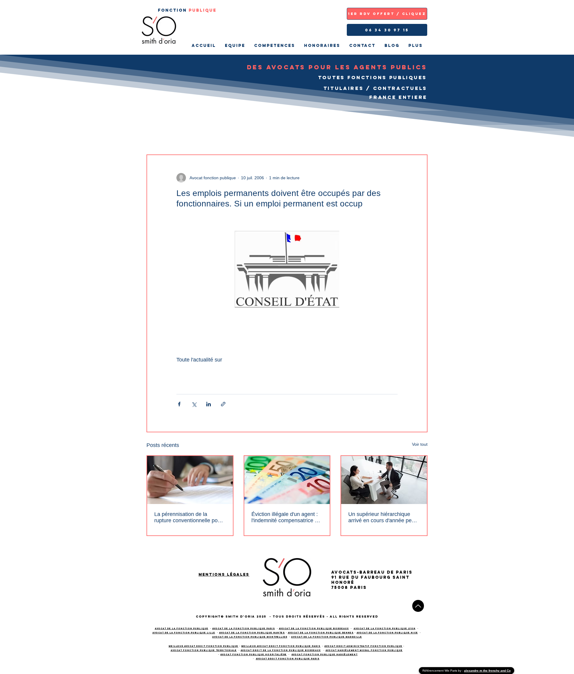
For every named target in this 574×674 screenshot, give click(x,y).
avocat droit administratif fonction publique (363, 646)
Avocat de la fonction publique (181, 628)
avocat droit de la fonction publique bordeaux (281, 650)
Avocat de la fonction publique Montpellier (249, 636)
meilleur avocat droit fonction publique (203, 646)
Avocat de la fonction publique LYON (385, 628)
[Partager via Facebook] (179, 404)
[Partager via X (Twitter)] (194, 404)
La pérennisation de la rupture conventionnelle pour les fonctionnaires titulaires (188, 517)
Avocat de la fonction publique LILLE (183, 632)
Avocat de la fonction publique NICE (387, 632)
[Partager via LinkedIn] (208, 404)
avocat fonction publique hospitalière (253, 654)
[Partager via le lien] (223, 404)
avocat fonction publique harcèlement (324, 654)
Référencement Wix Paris (440, 670)
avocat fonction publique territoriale (204, 650)
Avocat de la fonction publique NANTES (252, 632)
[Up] (418, 606)
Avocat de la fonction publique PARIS (243, 628)
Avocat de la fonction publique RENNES (321, 632)
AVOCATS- (345, 572)
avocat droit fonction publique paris (288, 658)
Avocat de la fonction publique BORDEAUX (314, 628)
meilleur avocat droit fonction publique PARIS (280, 646)
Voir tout (420, 444)
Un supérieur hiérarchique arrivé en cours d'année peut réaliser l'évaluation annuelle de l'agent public (382, 517)
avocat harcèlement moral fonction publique (364, 650)
